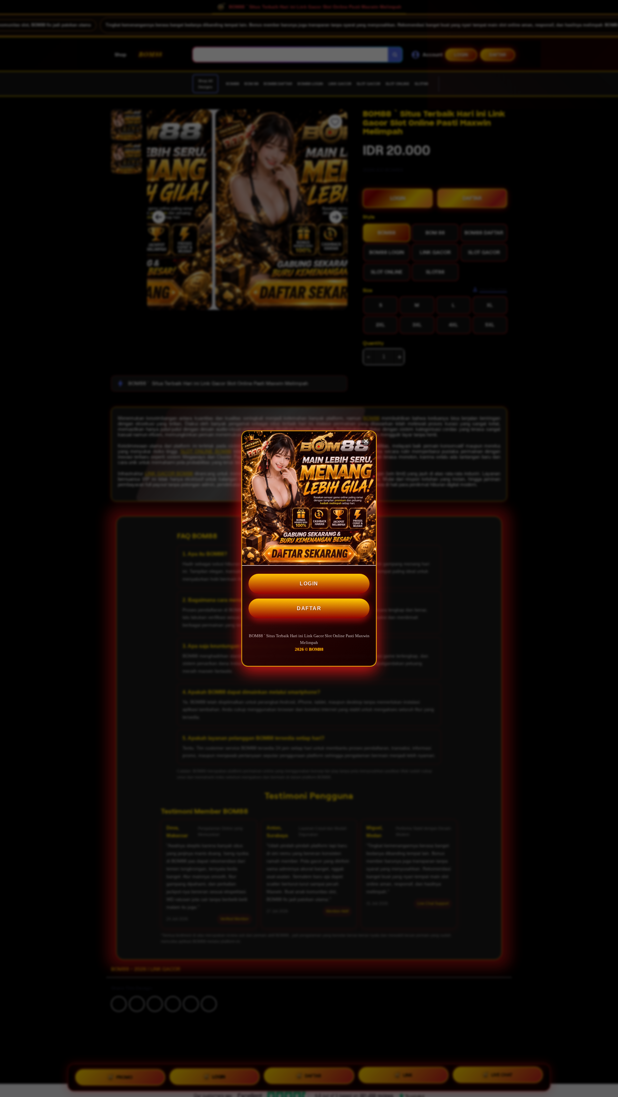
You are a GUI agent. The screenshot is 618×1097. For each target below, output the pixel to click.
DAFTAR (309, 608)
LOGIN (309, 583)
